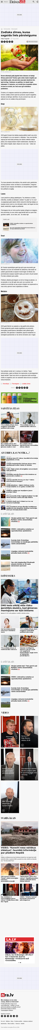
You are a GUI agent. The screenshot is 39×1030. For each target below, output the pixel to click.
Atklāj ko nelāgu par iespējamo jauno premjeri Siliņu (19, 491)
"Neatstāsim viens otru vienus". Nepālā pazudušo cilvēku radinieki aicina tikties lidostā (29, 879)
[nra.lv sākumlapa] (6, 1)
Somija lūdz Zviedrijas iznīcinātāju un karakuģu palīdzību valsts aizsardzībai (24, 541)
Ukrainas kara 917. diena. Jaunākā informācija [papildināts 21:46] (22, 459)
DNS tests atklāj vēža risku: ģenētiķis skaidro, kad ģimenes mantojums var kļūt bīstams (19, 608)
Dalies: (13, 387)
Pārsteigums (14, 384)
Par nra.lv (3, 1021)
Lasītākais (7, 513)
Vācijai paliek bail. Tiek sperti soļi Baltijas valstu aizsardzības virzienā (24, 519)
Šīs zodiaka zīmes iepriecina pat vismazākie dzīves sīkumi (29, 445)
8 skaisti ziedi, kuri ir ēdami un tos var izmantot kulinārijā (19, 502)
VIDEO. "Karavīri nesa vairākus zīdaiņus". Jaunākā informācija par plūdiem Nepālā (18, 850)
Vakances (17, 1023)
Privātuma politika (18, 1021)
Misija (12, 1021)
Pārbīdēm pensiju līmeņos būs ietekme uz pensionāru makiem (21, 475)
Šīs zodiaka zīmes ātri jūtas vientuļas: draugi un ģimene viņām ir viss (10, 445)
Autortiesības (4, 1023)
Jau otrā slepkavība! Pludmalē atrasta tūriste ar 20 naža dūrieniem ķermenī (22, 228)
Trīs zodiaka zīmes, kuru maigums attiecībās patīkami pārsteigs (9, 426)
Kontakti (22, 1023)
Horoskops (5, 384)
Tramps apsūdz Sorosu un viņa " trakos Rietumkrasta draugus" (20, 480)
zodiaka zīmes (25, 384)
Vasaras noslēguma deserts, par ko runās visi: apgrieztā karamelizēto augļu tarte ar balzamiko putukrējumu (29, 652)
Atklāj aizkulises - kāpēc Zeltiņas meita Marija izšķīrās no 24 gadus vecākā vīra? (20, 485)
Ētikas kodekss (11, 1023)
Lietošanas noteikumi (28, 1021)
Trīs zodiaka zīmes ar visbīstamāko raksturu (28, 425)
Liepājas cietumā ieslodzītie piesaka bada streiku (22, 552)
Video (5, 712)
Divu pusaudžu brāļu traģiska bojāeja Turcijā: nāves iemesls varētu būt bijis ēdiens (22, 496)
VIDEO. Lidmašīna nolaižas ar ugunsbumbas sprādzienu (21, 224)
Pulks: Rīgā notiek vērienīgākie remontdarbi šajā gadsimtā (21, 469)
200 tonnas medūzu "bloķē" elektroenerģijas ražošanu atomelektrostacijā (9, 879)
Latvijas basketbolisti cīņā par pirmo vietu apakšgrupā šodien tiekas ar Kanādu (21, 464)
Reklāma (8, 1021)
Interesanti (14, 29)
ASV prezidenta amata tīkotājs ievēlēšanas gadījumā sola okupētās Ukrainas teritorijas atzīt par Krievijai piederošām (21, 508)
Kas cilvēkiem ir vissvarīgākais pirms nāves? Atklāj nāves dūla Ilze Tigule (9, 899)
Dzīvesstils (7, 29)
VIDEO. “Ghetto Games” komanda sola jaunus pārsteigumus (28, 898)
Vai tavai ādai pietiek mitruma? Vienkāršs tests (8, 630)
